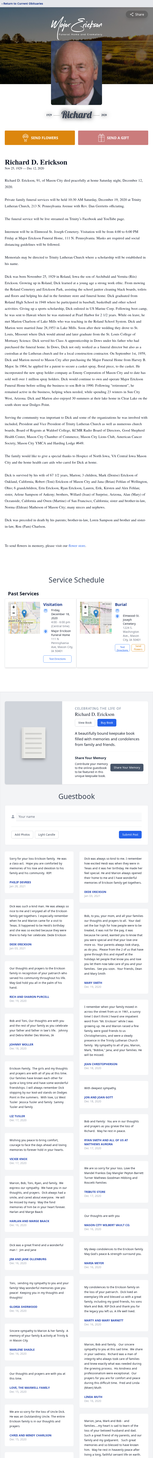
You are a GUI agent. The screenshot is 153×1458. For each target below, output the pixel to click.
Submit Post (130, 834)
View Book (85, 722)
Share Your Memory (127, 767)
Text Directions (57, 659)
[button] (24, 614)
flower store (77, 545)
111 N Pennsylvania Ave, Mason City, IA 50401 (62, 645)
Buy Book (107, 722)
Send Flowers (138, 647)
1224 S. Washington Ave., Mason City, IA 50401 (132, 634)
